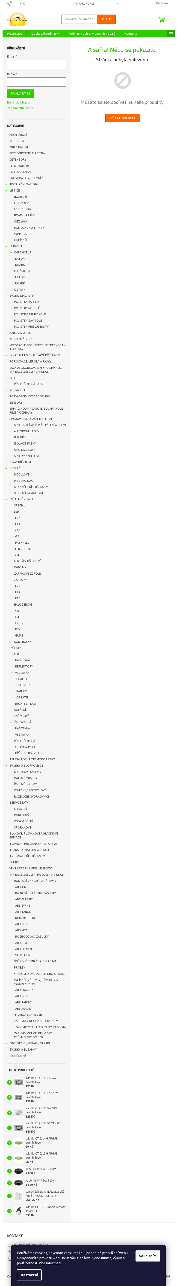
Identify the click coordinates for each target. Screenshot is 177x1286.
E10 (17, 598)
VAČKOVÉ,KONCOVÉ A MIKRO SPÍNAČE (39, 974)
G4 (17, 555)
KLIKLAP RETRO (25, 918)
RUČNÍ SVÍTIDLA (25, 703)
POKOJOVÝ (21, 815)
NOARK (20, 264)
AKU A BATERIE (19, 147)
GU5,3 (19, 635)
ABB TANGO (23, 912)
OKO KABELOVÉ (24, 450)
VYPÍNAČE (20, 234)
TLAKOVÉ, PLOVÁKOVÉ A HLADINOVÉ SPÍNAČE (33, 835)
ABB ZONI (21, 924)
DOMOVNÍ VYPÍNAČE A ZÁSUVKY (35, 881)
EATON (20, 258)
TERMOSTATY (19, 802)
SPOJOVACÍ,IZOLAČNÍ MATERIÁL (31, 419)
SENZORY (15, 402)
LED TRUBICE (23, 549)
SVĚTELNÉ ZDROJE (22, 499)
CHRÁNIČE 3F (22, 271)
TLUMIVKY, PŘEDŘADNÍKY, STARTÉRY (34, 843)
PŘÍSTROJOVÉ (23, 480)
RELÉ (12, 378)
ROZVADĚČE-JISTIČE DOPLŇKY (29, 396)
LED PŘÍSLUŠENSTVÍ (27, 561)
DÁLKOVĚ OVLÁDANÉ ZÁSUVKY (35, 893)
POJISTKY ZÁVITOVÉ (28, 320)
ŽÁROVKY (20, 580)
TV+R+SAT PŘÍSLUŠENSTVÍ (27, 856)
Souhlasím (148, 1256)
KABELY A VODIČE (20, 333)
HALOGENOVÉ (23, 604)
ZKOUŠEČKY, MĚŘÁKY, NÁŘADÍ (29, 1043)
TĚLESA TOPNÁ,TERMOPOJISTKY (32, 759)
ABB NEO (21, 930)
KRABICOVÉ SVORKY (27, 772)
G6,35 (19, 623)
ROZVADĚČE (17, 390)
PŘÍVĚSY (19, 967)
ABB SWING (22, 905)
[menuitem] (15, 33)
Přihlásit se (20, 93)
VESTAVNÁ (22, 672)
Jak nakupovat (83, 4)
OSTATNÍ (20, 289)
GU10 (18, 530)
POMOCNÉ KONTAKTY (29, 228)
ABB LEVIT (22, 943)
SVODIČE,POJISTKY (22, 295)
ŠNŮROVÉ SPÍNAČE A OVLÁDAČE (35, 961)
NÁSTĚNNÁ (22, 660)
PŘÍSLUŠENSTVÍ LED (28, 753)
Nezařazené (17, 1056)
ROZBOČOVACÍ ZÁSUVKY (32, 936)
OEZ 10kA (20, 221)
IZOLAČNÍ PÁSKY (25, 443)
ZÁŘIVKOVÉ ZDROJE (27, 573)
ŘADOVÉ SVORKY (25, 784)
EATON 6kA (21, 203)
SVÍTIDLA (15, 648)
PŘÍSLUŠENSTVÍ (24, 741)
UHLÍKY (14, 862)
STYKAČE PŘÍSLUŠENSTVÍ (31, 487)
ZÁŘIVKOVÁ (22, 716)
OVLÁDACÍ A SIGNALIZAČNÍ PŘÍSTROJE (35, 355)
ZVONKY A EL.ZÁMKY (23, 1049)
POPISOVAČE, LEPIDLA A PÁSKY (30, 361)
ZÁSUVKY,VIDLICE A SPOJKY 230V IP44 (40, 1027)
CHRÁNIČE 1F (22, 252)
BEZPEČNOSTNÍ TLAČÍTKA (27, 153)
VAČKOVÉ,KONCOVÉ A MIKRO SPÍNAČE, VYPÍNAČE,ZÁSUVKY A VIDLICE (35, 370)
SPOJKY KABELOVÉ (27, 456)
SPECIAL (19, 505)
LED (16, 511)
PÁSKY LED (22, 542)
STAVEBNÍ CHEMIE (21, 462)
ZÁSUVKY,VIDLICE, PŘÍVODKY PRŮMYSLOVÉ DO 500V (33, 1035)
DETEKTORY (17, 159)
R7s (17, 629)
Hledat (106, 19)
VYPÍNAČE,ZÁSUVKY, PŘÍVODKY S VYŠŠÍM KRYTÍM (36, 982)
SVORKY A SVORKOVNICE (26, 765)
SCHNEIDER (22, 955)
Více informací (50, 1263)
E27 (17, 518)
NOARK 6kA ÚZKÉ (25, 215)
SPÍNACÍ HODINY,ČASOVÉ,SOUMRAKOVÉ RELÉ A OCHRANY (36, 410)
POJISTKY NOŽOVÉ (27, 308)
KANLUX (21, 691)
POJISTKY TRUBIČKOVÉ (30, 314)
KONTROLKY (22, 642)
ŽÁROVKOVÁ (22, 722)
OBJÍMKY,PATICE (26, 747)
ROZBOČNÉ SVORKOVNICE (32, 796)
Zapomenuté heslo (20, 108)
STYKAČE (15, 468)
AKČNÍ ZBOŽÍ (18, 135)
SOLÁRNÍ (20, 710)
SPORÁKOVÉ (22, 827)
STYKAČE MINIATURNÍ (28, 493)
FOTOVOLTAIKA (20, 172)
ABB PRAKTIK (24, 990)
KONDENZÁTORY (20, 339)
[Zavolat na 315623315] (14, 3)
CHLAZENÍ (20, 809)
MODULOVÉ (21, 474)
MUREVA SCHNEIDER (28, 1014)
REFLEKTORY (24, 666)
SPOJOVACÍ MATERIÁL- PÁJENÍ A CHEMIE (41, 425)
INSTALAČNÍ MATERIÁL (24, 184)
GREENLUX (23, 685)
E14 (17, 524)
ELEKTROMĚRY (19, 166)
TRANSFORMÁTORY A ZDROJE (29, 850)
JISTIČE (14, 190)
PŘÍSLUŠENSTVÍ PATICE (29, 384)
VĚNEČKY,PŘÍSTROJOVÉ (30, 790)
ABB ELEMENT (24, 949)
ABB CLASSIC (24, 899)
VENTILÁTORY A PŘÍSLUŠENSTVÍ (30, 868)
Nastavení (29, 1274)
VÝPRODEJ (16, 141)
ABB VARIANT (24, 1008)
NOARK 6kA (22, 197)
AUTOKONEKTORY (26, 431)
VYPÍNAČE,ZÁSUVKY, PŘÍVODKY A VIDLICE (36, 874)
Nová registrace (18, 103)
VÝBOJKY (20, 567)
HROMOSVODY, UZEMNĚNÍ (26, 178)
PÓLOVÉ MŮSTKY (25, 778)
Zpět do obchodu (122, 118)
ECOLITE (22, 679)
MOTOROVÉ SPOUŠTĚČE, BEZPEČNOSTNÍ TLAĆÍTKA (37, 347)
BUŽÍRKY (20, 437)
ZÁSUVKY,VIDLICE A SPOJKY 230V (36, 1021)
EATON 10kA (22, 209)
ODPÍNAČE (21, 240)
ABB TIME (21, 887)
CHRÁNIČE (16, 246)
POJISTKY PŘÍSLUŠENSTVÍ (31, 326)
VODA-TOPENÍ (23, 821)
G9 (17, 536)
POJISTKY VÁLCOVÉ (27, 302)
